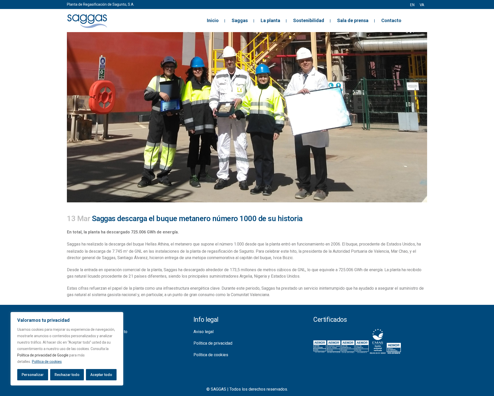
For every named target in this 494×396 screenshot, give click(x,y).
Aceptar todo (101, 375)
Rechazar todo (67, 375)
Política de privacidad (212, 343)
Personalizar (33, 375)
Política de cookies (47, 362)
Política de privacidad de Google (42, 355)
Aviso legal (203, 331)
